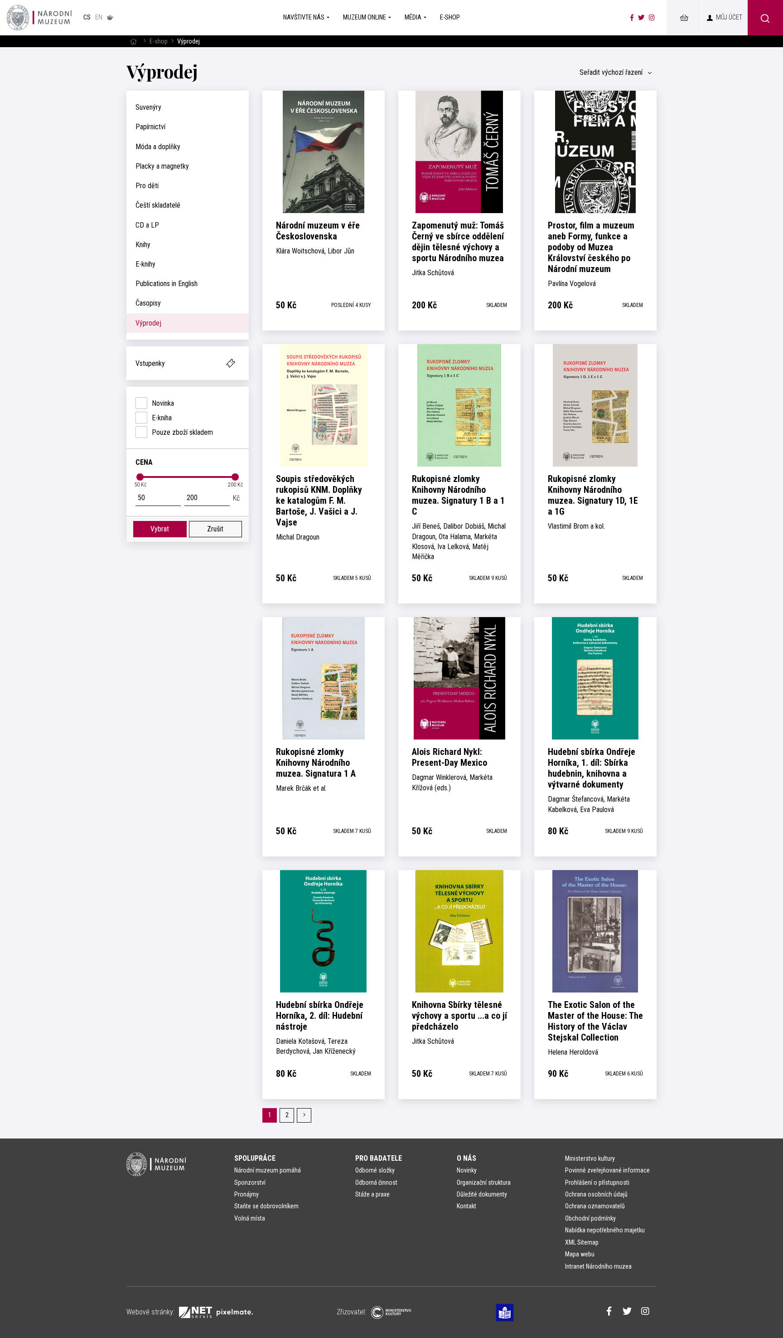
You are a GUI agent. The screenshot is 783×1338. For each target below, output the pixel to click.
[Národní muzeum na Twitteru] (641, 18)
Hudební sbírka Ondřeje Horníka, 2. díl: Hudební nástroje (319, 1015)
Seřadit (611, 72)
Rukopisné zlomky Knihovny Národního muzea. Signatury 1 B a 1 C (458, 495)
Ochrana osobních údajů (596, 1194)
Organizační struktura (484, 1182)
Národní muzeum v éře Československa (318, 231)
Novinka (163, 403)
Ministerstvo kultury (590, 1158)
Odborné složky (375, 1170)
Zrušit (215, 529)
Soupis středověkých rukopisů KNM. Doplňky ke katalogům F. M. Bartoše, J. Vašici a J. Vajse (319, 500)
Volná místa (249, 1218)
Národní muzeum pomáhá (267, 1170)
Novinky (467, 1170)
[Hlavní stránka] (133, 41)
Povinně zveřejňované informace (607, 1170)
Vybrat (159, 529)
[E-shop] (683, 17)
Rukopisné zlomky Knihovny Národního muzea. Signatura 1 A (316, 762)
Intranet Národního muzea (598, 1266)
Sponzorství (250, 1182)
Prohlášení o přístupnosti (597, 1182)
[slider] (140, 477)
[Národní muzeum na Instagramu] (652, 18)
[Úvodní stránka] (39, 17)
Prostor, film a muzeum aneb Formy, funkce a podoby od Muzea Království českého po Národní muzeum (591, 247)
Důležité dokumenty (482, 1194)
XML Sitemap (582, 1242)
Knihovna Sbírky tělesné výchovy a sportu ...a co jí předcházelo (459, 1015)
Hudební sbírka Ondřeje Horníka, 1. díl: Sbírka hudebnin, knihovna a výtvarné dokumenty (591, 768)
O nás (466, 1158)
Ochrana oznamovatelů (595, 1206)
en (98, 17)
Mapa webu (579, 1254)
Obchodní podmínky (590, 1218)
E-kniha (162, 418)
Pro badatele (378, 1158)
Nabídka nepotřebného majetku (605, 1230)
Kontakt (466, 1206)
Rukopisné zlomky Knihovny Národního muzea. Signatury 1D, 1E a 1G (593, 495)
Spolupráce (255, 1158)
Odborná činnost (376, 1182)
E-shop (159, 41)
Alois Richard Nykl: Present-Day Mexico (449, 757)
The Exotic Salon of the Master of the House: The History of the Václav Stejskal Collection (595, 1021)
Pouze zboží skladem (182, 432)
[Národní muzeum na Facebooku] (632, 18)
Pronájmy (246, 1194)
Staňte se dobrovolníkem (266, 1206)
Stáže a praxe (372, 1194)
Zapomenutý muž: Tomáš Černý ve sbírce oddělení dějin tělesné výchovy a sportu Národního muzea (458, 241)
